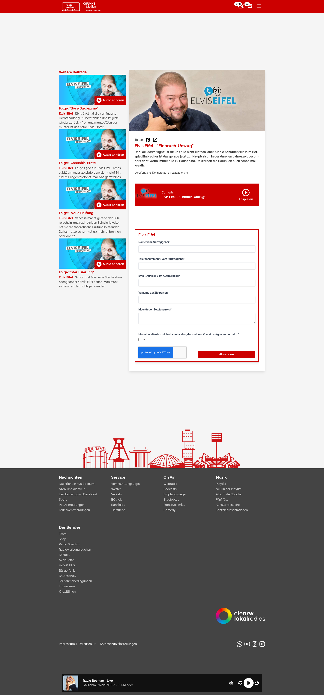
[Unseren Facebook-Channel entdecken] (255, 644)
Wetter (116, 489)
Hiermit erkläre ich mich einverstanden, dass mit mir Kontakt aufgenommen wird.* (188, 334)
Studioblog (171, 499)
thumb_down (240, 683)
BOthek (116, 499)
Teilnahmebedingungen (75, 581)
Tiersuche (118, 510)
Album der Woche (228, 494)
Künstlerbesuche (228, 505)
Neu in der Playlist (229, 489)
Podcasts (170, 489)
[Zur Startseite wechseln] (71, 6)
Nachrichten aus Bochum (76, 484)
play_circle (249, 683)
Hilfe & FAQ (67, 565)
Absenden (226, 354)
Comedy (170, 510)
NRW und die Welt (72, 489)
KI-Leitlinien (67, 591)
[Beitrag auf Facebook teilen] (148, 140)
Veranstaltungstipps (125, 484)
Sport (63, 499)
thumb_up (257, 683)
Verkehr (116, 494)
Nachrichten (70, 477)
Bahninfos (118, 505)
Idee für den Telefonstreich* (155, 309)
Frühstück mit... (174, 505)
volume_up (231, 683)
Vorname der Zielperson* (153, 292)
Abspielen (245, 194)
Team (63, 534)
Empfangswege (174, 494)
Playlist (221, 484)
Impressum (67, 586)
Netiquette (66, 560)
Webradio (170, 484)
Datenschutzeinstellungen (118, 644)
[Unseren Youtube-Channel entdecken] (247, 644)
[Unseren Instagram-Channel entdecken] (262, 644)
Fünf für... (222, 499)
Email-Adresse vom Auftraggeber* (159, 275)
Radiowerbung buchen (75, 549)
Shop (62, 539)
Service (118, 477)
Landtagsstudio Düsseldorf (78, 494)
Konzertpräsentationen (232, 510)
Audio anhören (110, 100)
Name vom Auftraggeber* (154, 242)
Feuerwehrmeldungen (74, 510)
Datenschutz (67, 576)
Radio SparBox (69, 544)
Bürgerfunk (67, 570)
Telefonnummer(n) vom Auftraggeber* (161, 258)
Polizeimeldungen (71, 505)
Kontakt (64, 555)
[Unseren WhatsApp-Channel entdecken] (240, 644)
